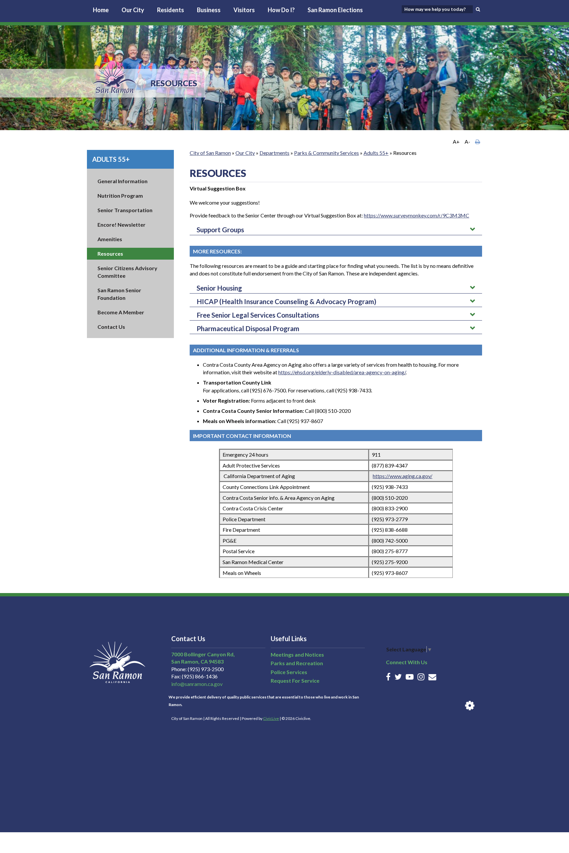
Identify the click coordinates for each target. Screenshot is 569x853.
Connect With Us (406, 662)
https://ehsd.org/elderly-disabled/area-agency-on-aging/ (342, 372)
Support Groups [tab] (220, 229)
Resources (110, 253)
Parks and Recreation (297, 663)
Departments (274, 153)
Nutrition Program (120, 195)
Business (209, 10)
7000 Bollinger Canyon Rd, (203, 654)
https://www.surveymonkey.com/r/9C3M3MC (416, 215)
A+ (456, 141)
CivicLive (271, 718)
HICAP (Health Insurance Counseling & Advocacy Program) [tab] (286, 301)
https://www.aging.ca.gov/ (402, 476)
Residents (170, 10)
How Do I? (281, 10)
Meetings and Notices (297, 654)
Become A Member (120, 312)
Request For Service (295, 680)
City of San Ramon (210, 153)
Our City (133, 10)
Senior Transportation (124, 210)
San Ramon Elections (335, 10)
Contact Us (111, 327)
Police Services (289, 672)
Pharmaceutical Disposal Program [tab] (248, 328)
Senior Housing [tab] (219, 288)
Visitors (244, 10)
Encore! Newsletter (121, 224)
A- (467, 141)
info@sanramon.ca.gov (197, 684)
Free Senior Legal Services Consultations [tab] (258, 315)
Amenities (109, 239)
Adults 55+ (111, 159)
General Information (122, 181)
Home (101, 10)
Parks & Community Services (326, 153)
